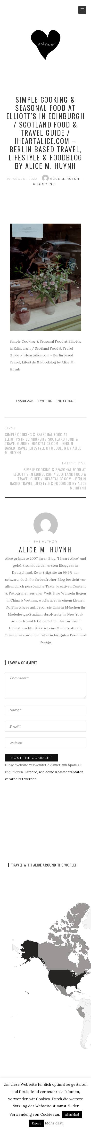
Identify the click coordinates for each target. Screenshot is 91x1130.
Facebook (25, 400)
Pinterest (66, 400)
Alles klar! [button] (72, 1115)
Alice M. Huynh (65, 179)
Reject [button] (36, 1123)
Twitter (46, 400)
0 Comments (45, 184)
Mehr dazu (54, 1123)
